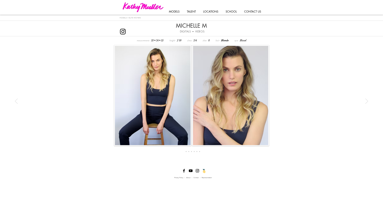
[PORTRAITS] (183, 151)
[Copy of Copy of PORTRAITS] (191, 151)
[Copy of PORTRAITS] (188, 151)
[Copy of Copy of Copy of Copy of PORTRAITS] (199, 151)
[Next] (366, 101)
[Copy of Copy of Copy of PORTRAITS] (196, 151)
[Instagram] (197, 170)
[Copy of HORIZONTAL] (194, 151)
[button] (174, 11)
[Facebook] (184, 170)
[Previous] (16, 101)
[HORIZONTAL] (186, 151)
